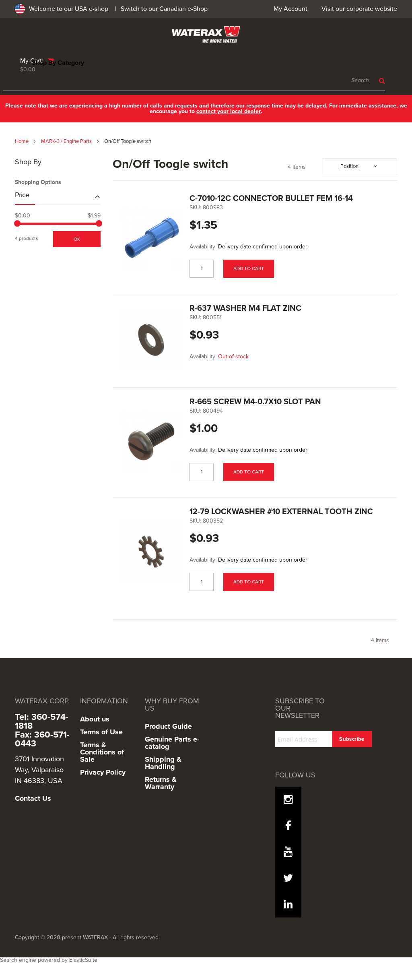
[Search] (380, 81)
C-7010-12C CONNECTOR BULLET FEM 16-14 (271, 198)
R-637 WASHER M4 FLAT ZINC (245, 308)
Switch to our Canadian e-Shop (164, 9)
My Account (290, 9)
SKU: (195, 208)
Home (22, 141)
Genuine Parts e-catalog (172, 743)
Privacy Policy (103, 772)
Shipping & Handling (163, 763)
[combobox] (194, 81)
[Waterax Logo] (206, 34)
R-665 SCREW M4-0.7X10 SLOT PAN (255, 401)
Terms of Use (101, 732)
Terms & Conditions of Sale (102, 752)
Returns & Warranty (161, 783)
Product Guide (168, 726)
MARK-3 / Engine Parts (67, 141)
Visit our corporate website (359, 9)
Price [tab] (22, 195)
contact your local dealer (228, 111)
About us (94, 719)
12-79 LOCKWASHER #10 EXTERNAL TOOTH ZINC (281, 511)
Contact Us (33, 798)
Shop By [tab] (28, 162)
